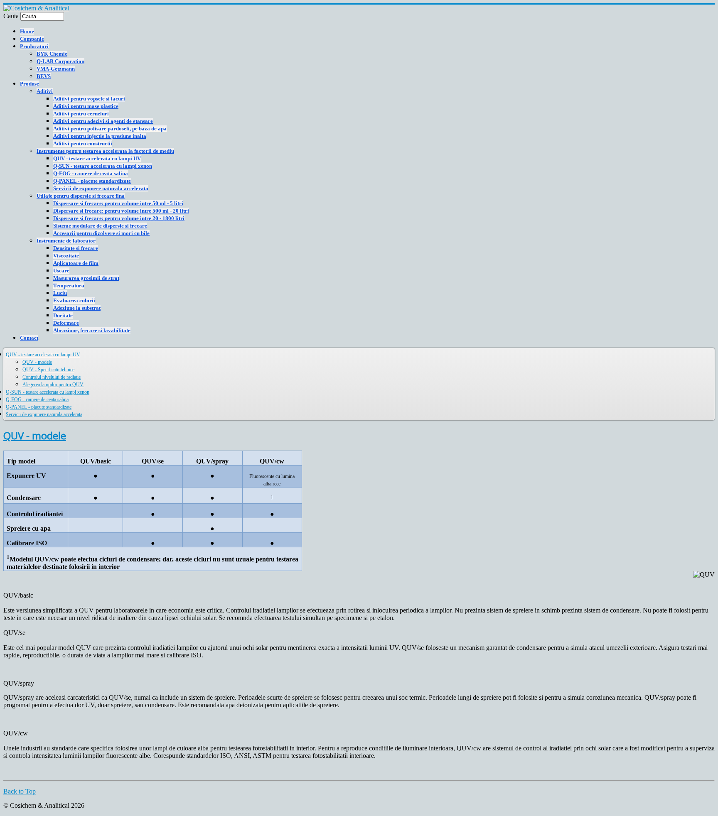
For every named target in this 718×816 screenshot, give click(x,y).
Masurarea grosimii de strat (86, 278)
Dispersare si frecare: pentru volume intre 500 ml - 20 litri (121, 211)
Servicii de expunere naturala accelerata (100, 188)
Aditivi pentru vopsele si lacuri (89, 99)
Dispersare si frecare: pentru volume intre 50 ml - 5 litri (118, 203)
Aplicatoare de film (75, 263)
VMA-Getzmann (56, 69)
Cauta (11, 16)
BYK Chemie (52, 54)
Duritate (63, 315)
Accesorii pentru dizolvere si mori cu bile (101, 233)
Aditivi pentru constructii (82, 143)
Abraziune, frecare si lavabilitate (91, 330)
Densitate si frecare (75, 248)
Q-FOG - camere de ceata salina (90, 173)
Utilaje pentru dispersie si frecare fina (81, 196)
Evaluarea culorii (74, 300)
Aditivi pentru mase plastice (85, 106)
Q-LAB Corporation (60, 61)
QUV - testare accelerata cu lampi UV (97, 158)
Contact (29, 338)
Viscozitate (66, 255)
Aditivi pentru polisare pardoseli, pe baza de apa (110, 128)
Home (27, 31)
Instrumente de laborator (66, 241)
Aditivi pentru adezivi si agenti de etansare (103, 121)
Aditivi (45, 91)
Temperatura (68, 285)
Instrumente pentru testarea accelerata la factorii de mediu (105, 151)
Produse (29, 84)
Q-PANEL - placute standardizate (92, 181)
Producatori (34, 46)
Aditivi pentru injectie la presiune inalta (99, 136)
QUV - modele (37, 362)
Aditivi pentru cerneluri (81, 113)
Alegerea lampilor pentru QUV (53, 384)
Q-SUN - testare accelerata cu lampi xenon (102, 166)
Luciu (60, 293)
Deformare (66, 323)
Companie (32, 39)
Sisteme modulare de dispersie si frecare (100, 226)
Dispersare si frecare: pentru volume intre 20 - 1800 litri (118, 218)
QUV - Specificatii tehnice (48, 369)
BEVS (44, 76)
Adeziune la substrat (77, 308)
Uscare (61, 270)
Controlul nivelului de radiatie (51, 377)
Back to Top (19, 791)
